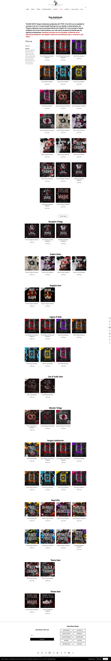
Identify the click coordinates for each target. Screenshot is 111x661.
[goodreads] (110, 330)
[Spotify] (110, 333)
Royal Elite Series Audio (30, 60)
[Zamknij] (109, 659)
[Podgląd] (47, 47)
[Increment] (38, 246)
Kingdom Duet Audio (29, 53)
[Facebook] (110, 324)
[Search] (85, 7)
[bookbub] (110, 327)
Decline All (99, 659)
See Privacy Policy (51, 659)
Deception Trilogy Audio (30, 49)
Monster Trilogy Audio (29, 57)
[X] (110, 343)
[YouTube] (69, 653)
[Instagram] (110, 318)
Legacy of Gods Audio (29, 54)
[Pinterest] (110, 337)
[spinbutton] (32, 246)
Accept (105, 659)
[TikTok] (110, 321)
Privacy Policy (64, 656)
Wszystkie (27, 48)
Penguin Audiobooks (29, 59)
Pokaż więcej (63, 216)
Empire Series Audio (29, 51)
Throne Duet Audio (29, 63)
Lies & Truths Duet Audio (30, 56)
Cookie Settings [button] (91, 659)
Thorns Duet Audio (29, 62)
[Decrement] (26, 246)
